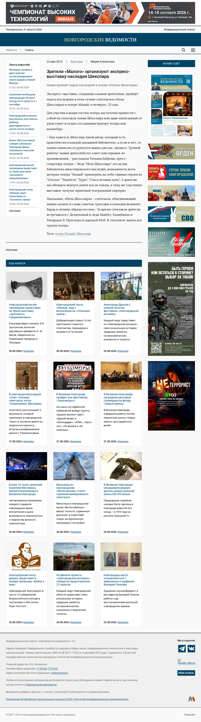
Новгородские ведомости (41, 684)
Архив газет (171, 63)
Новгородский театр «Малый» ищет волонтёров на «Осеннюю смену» (21, 194)
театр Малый (65, 234)
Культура (76, 61)
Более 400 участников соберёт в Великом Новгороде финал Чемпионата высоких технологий (22, 147)
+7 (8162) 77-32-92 (47, 668)
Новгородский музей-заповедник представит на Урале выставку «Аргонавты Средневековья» (23, 172)
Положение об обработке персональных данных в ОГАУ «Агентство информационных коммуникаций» (67, 699)
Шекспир (84, 234)
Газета (29, 50)
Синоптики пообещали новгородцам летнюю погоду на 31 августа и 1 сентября (23, 99)
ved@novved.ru (59, 672)
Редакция (189, 714)
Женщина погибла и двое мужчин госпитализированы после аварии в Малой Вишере (22, 76)
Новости (11, 50)
